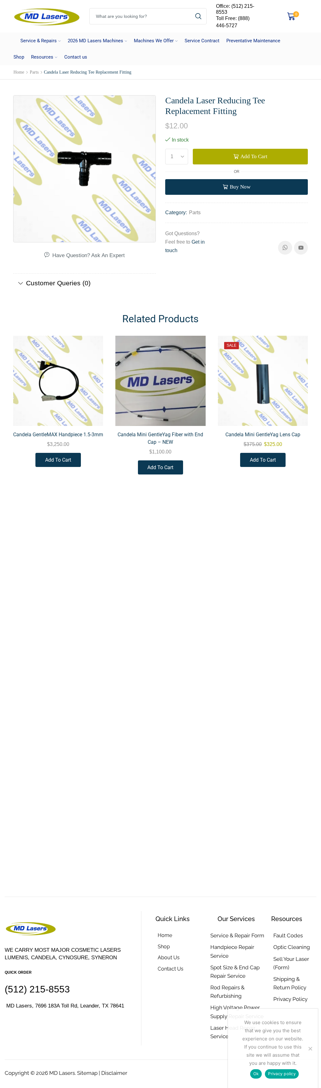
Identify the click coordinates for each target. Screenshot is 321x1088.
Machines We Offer (154, 41)
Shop (18, 57)
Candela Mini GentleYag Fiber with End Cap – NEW (160, 438)
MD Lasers (62, 1073)
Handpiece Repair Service (232, 951)
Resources (42, 57)
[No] (310, 1048)
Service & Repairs (38, 41)
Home (18, 72)
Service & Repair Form (237, 935)
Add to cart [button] (91, 413)
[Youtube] (301, 248)
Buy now (240, 187)
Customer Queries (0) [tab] (58, 283)
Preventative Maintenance (253, 41)
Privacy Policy (290, 999)
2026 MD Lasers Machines (95, 41)
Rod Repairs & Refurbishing (227, 991)
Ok (256, 1073)
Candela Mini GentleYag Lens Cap (262, 435)
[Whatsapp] (285, 248)
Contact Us (170, 969)
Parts (34, 72)
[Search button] (198, 16)
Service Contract (202, 41)
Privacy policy (282, 1073)
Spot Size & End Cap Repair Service (235, 971)
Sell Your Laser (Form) (291, 963)
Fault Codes (288, 935)
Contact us (75, 57)
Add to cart (253, 156)
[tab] (84, 283)
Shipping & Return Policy (289, 983)
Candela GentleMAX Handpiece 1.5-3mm (58, 435)
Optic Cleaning (291, 947)
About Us (169, 958)
